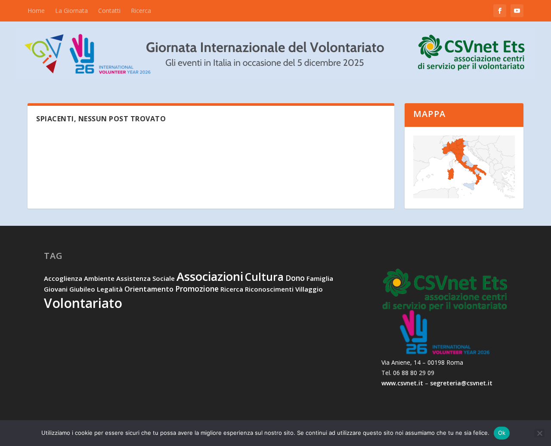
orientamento (148, 289)
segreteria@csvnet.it (461, 383)
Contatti (109, 10)
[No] (539, 433)
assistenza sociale (145, 278)
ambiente (99, 278)
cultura (264, 277)
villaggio (309, 289)
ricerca (231, 289)
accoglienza (63, 278)
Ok (502, 432)
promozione (197, 288)
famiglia (319, 278)
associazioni (209, 276)
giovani (56, 289)
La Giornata (71, 10)
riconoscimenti (269, 289)
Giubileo (82, 289)
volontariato (83, 303)
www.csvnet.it (402, 383)
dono (295, 278)
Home (36, 10)
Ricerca (141, 10)
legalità (110, 289)
